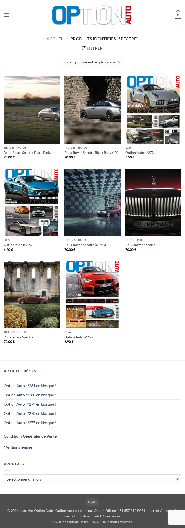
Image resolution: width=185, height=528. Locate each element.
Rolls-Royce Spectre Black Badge (28, 153)
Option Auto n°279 (139, 153)
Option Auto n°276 (18, 245)
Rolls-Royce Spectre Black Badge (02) (91, 153)
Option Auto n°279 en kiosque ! (30, 404)
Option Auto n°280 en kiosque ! (30, 394)
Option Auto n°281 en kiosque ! (30, 385)
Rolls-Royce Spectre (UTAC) (85, 245)
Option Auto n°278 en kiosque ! (30, 413)
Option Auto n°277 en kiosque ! (30, 422)
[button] (6, 15)
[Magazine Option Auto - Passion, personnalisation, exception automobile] (92, 15)
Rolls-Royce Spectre (140, 245)
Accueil (56, 38)
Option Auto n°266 (78, 337)
